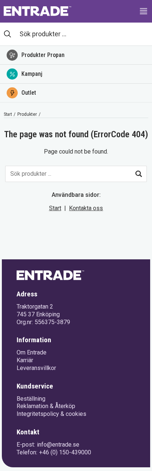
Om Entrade (31, 352)
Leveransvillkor (36, 367)
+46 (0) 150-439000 (65, 452)
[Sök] (139, 174)
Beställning (31, 398)
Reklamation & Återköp (46, 406)
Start (8, 114)
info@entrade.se (58, 444)
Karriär (25, 360)
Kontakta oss (86, 208)
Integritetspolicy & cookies (51, 413)
